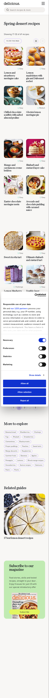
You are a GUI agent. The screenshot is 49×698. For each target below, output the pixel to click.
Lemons (20, 460)
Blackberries (25, 432)
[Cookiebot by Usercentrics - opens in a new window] (35, 295)
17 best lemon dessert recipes (18, 538)
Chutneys (37, 432)
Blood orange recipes (36, 460)
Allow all (24, 383)
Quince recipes (25, 465)
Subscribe (24, 611)
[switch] (42, 348)
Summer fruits (10, 456)
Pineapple (9, 460)
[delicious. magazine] (12, 3)
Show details (35, 375)
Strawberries (28, 437)
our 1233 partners (19, 308)
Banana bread (10, 432)
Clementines (10, 441)
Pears (7, 470)
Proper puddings (11, 446)
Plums (16, 470)
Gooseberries (10, 465)
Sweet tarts (37, 446)
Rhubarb (16, 437)
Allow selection (24, 392)
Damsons (38, 465)
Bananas (24, 456)
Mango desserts (11, 451)
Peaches (25, 446)
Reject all (24, 400)
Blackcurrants (24, 441)
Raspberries (26, 451)
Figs (7, 437)
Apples (34, 456)
